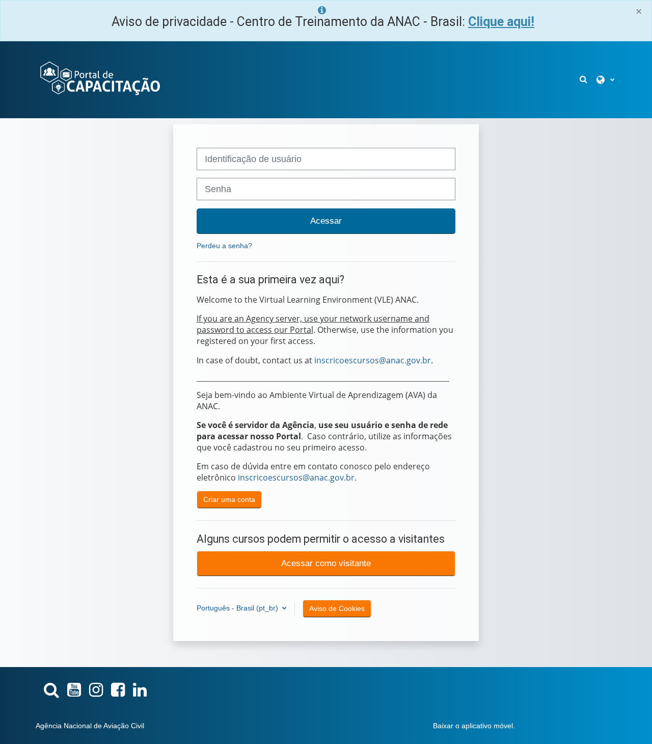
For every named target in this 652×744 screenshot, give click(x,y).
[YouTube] (74, 690)
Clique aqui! (501, 21)
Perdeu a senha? (224, 246)
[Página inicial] (99, 79)
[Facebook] (118, 690)
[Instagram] (96, 690)
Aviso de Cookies (337, 608)
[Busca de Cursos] (51, 690)
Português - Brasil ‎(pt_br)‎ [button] (238, 608)
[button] (584, 79)
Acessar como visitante (326, 563)
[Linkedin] (140, 690)
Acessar (326, 221)
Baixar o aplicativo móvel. (474, 726)
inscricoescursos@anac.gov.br (372, 360)
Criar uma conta (229, 499)
